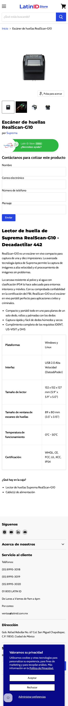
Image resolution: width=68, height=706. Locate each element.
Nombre (7, 165)
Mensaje (7, 203)
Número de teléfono (14, 190)
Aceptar (32, 678)
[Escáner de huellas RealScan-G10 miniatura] (8, 107)
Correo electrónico (13, 178)
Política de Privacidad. (41, 668)
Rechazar (32, 687)
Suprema (11, 133)
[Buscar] (61, 17)
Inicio (5, 28)
